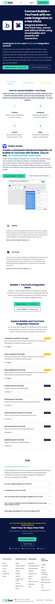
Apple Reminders (46, 582)
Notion (17, 563)
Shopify (43, 570)
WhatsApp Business (33, 566)
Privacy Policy (48, 600)
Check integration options (40, 67)
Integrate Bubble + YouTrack (14, 176)
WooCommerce (19, 568)
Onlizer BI (5, 566)
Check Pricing (27, 544)
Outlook (17, 583)
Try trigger (7, 347)
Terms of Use (39, 600)
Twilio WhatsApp (33, 568)
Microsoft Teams (33, 581)
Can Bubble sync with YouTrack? (15, 490)
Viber (29, 586)
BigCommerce (19, 586)
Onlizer (4, 576)
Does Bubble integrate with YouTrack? (17, 467)
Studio (4, 571)
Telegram (31, 571)
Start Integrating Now (27, 539)
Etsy (42, 585)
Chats (4, 568)
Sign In (32, 2)
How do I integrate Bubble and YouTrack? (18, 484)
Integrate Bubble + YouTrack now (15, 67)
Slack (29, 579)
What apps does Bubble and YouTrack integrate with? (22, 511)
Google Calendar (20, 566)
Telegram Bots (32, 573)
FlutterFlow (44, 577)
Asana (17, 588)
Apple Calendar (45, 579)
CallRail (43, 565)
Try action (7, 392)
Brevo (42, 567)
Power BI (17, 576)
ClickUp (17, 571)
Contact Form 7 (45, 590)
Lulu (42, 587)
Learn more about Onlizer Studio (38, 176)
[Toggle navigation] (21, 2)
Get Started (43, 2)
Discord (30, 576)
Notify (4, 563)
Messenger (31, 584)
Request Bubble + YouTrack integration (28, 304)
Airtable (17, 573)
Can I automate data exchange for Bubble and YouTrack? (23, 497)
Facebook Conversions (44, 573)
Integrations (6, 573)
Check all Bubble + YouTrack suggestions (28, 309)
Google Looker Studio (19, 580)
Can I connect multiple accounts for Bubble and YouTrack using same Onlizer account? (25, 504)
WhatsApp (31, 563)
